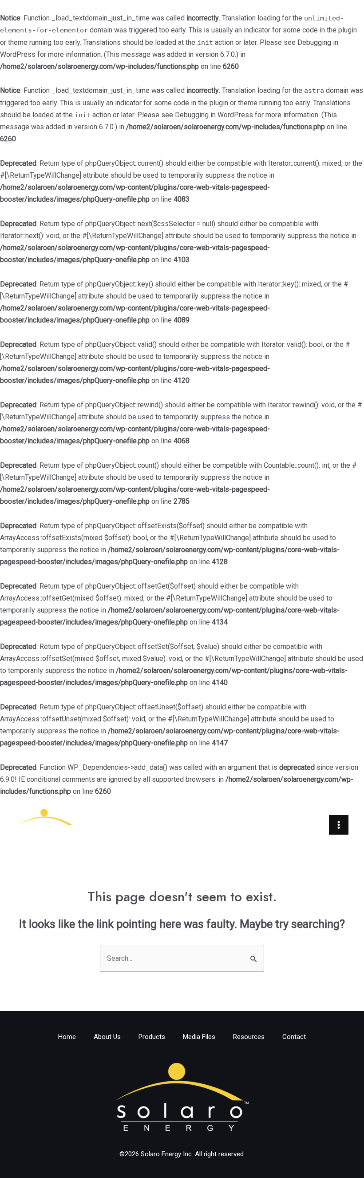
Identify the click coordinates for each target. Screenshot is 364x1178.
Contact (294, 1037)
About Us (107, 1037)
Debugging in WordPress (214, 115)
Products (151, 1037)
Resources (249, 1037)
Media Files (199, 1037)
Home (67, 1037)
